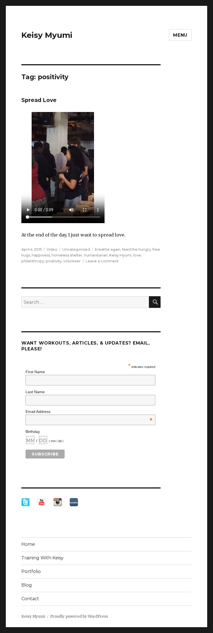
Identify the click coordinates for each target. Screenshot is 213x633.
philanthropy (32, 261)
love (137, 255)
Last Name (35, 392)
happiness (41, 255)
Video (52, 249)
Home (28, 544)
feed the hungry (136, 249)
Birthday (33, 431)
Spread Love (39, 100)
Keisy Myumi (46, 35)
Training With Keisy (42, 557)
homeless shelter (67, 255)
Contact (30, 598)
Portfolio (31, 571)
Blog (26, 585)
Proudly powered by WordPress (79, 616)
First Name (35, 372)
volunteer (72, 261)
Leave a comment (102, 261)
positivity (54, 261)
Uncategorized (76, 249)
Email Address (89, 411)
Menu (180, 35)
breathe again (107, 249)
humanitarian (96, 255)
